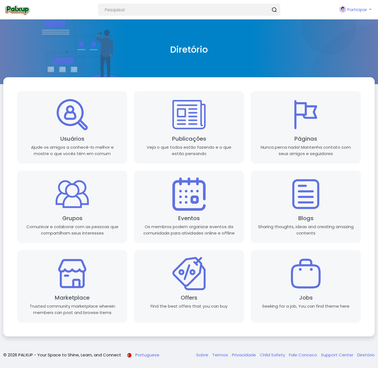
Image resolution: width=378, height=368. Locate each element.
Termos (220, 355)
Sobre (202, 355)
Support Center (337, 355)
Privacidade (244, 355)
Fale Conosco (303, 355)
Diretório (366, 355)
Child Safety (273, 355)
